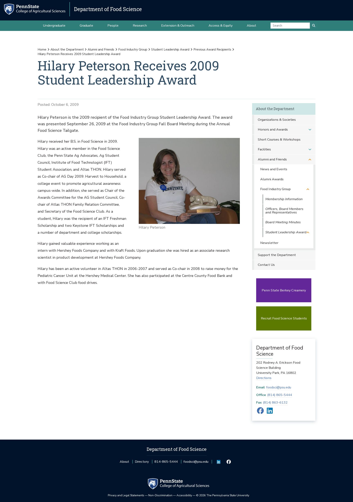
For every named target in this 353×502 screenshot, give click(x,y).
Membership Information (284, 199)
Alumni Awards (272, 179)
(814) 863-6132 (275, 402)
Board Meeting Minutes (283, 222)
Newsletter (269, 242)
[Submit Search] (313, 26)
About (124, 461)
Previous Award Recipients (212, 49)
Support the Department (277, 255)
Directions (263, 378)
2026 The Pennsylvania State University (222, 495)
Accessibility (184, 495)
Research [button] (140, 25)
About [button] (251, 25)
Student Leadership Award (170, 49)
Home (42, 49)
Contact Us (266, 264)
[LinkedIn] (270, 412)
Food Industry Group (132, 49)
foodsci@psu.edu (278, 387)
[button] (309, 129)
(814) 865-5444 (279, 395)
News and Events (273, 169)
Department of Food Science (108, 9)
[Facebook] (260, 412)
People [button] (112, 25)
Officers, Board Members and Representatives (284, 210)
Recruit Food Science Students (284, 318)
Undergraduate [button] (54, 25)
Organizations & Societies (277, 119)
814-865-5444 (166, 463)
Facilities (264, 149)
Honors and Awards (273, 129)
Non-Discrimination (160, 495)
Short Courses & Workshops (279, 139)
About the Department (67, 49)
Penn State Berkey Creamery (284, 290)
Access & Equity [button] (220, 25)
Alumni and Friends (101, 49)
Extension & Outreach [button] (177, 25)
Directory (142, 461)
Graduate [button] (86, 25)
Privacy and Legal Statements (126, 495)
